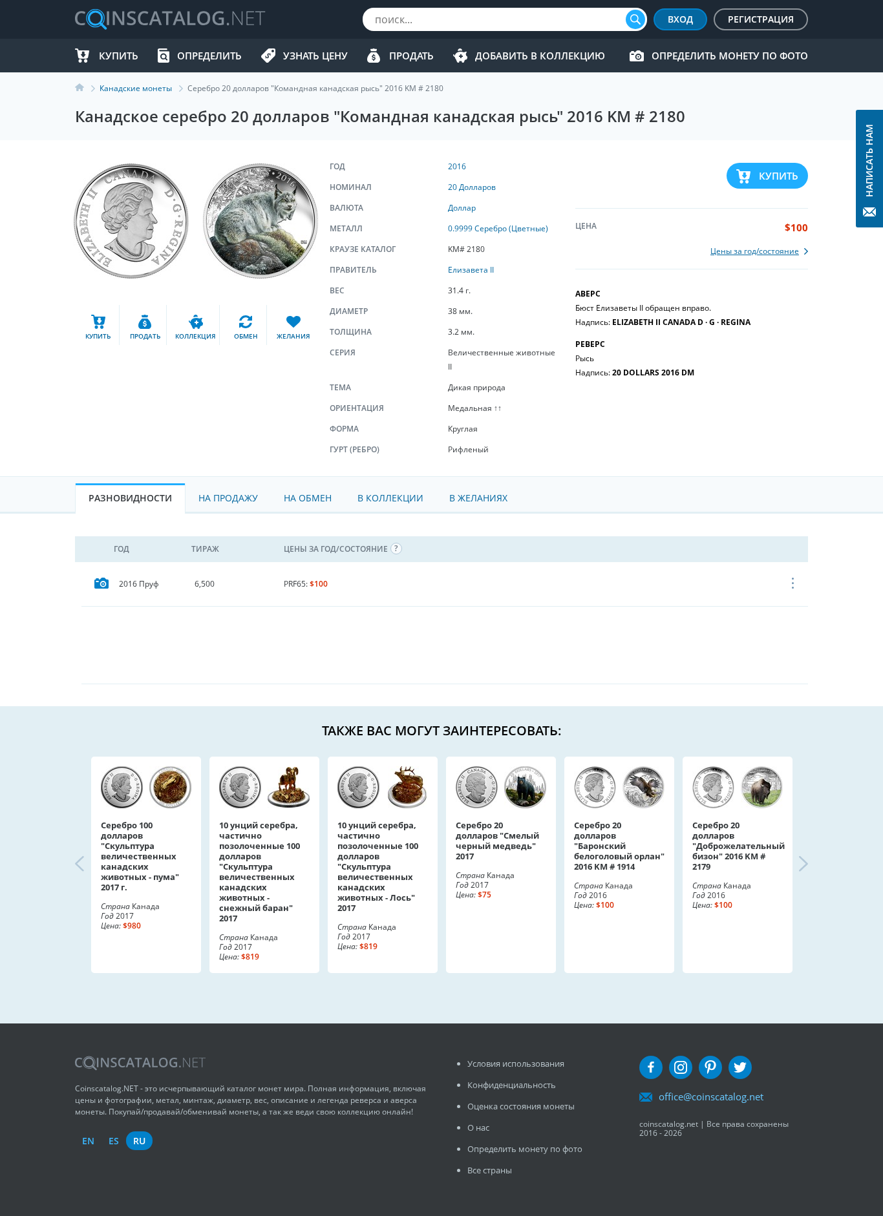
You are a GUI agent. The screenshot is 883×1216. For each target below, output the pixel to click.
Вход (680, 19)
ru (139, 1141)
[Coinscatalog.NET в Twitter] (740, 1067)
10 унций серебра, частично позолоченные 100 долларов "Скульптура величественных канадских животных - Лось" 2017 (377, 866)
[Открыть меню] (793, 584)
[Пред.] (90, 865)
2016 (457, 166)
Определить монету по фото (730, 55)
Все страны (489, 1170)
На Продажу (228, 498)
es (114, 1141)
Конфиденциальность (511, 1085)
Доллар (462, 207)
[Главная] (87, 88)
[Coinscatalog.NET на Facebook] (651, 1067)
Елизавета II (471, 269)
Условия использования (515, 1063)
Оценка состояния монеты (521, 1106)
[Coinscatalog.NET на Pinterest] (710, 1067)
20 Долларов (472, 187)
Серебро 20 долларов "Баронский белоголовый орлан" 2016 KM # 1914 (619, 846)
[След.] (792, 865)
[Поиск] (635, 19)
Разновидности (130, 498)
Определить (209, 55)
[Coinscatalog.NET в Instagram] (680, 1067)
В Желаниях (478, 498)
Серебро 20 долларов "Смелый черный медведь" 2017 (497, 840)
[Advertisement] (444, 645)
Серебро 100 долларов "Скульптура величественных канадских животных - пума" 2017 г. (140, 856)
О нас (478, 1127)
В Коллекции (390, 498)
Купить (118, 55)
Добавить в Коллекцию (540, 55)
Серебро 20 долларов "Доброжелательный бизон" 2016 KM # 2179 (737, 846)
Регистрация (761, 19)
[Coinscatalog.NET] (169, 19)
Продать (411, 55)
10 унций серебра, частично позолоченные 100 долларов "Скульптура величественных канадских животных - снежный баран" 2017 (259, 871)
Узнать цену (315, 55)
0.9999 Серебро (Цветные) (498, 228)
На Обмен (308, 498)
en (88, 1141)
